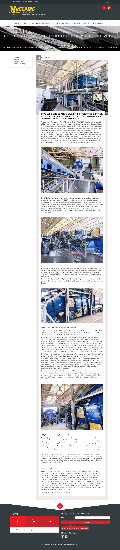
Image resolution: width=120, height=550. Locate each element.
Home (3, 47)
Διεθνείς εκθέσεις (19, 64)
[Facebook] (104, 8)
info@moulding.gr (41, 2)
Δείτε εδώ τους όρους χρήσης (70, 525)
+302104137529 (28, 2)
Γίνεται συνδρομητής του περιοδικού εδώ (75, 528)
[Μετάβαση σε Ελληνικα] (107, 3)
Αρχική (16, 23)
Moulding (30, 23)
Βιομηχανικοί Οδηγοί (46, 23)
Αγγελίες (16, 60)
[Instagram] (109, 8)
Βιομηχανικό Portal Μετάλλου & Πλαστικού (74, 23)
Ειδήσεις (16, 58)
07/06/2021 (47, 57)
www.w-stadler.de (64, 492)
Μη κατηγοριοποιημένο (14, 47)
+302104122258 (16, 2)
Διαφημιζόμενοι (18, 62)
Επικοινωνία (99, 23)
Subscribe (86, 522)
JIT (78, 545)
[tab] (18, 521)
